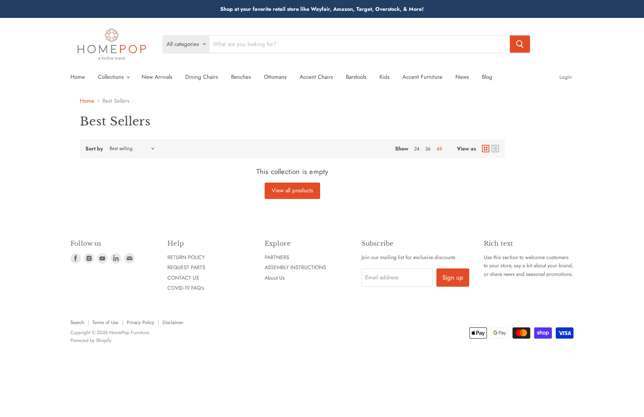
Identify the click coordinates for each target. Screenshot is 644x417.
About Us (275, 277)
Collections (112, 77)
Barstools (356, 77)
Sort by (94, 149)
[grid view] (485, 148)
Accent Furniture (422, 77)
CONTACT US (183, 277)
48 (439, 148)
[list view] (495, 148)
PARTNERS (277, 257)
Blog (487, 77)
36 (428, 148)
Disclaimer (172, 322)
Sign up (452, 277)
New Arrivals (157, 77)
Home (77, 77)
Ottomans (275, 77)
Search (77, 322)
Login (565, 77)
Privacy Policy (140, 322)
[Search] (520, 44)
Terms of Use (105, 322)
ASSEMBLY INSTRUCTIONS (295, 267)
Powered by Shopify (90, 340)
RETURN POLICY (186, 257)
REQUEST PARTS (186, 267)
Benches (241, 77)
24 (417, 148)
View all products (292, 190)
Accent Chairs (316, 77)
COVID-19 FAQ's (185, 288)
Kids (384, 77)
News (462, 77)
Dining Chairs (201, 77)
